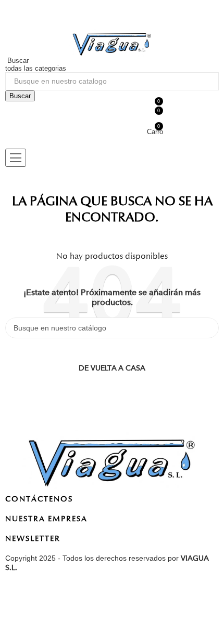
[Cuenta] (22, 14)
